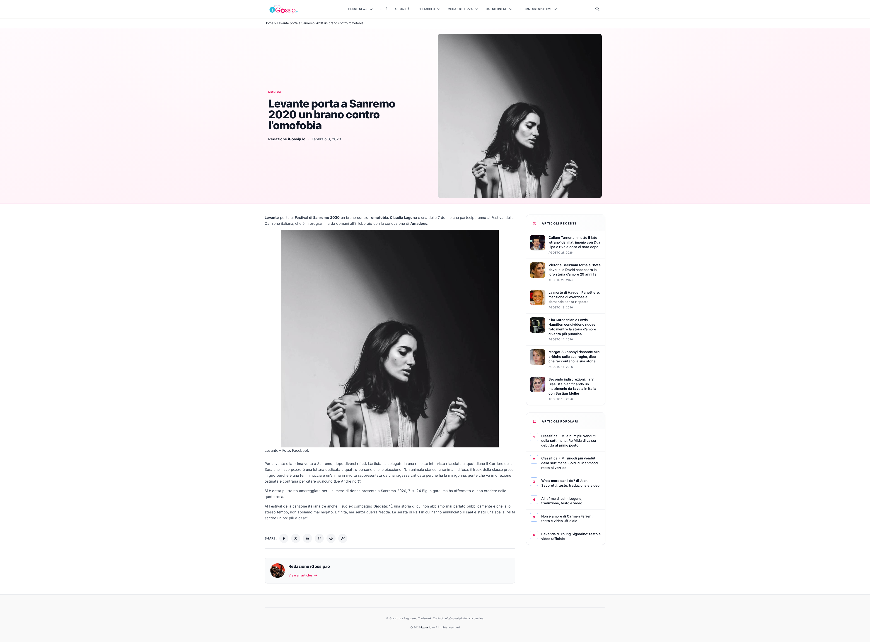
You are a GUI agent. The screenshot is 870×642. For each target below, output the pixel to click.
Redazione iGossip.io (286, 139)
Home (269, 23)
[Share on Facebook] (283, 538)
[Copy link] (342, 538)
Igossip (426, 627)
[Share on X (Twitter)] (295, 538)
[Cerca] (597, 9)
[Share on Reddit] (331, 538)
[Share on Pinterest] (319, 538)
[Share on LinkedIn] (307, 538)
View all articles (300, 575)
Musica (275, 91)
